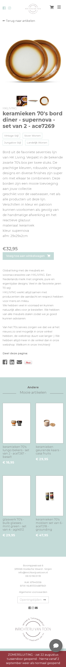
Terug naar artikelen (20, 21)
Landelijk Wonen (37, 142)
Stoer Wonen (32, 135)
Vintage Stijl (11, 135)
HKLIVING (10, 108)
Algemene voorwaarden (33, 592)
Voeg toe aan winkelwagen (25, 256)
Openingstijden (31, 599)
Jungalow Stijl (12, 142)
